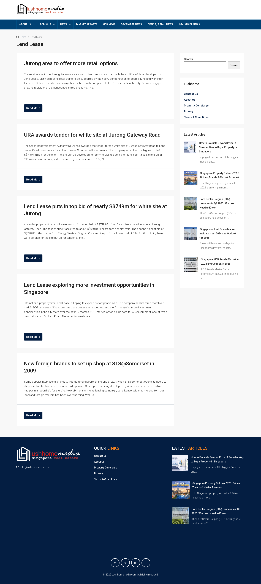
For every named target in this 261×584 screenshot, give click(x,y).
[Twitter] (125, 562)
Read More (33, 108)
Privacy (188, 111)
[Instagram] (135, 562)
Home (23, 37)
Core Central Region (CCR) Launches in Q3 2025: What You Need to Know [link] (217, 203)
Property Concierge (196, 105)
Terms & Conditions (196, 117)
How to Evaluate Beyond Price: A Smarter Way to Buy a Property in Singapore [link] (218, 147)
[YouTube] (146, 562)
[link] (190, 147)
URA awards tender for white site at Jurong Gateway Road (92, 135)
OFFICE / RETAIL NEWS (160, 24)
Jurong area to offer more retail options (71, 63)
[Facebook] (115, 562)
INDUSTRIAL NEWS (189, 24)
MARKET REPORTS (86, 24)
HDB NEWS (109, 24)
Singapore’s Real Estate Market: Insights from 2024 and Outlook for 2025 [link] (218, 233)
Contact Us (191, 93)
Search (188, 59)
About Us (189, 99)
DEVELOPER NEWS (131, 24)
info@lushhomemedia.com (35, 467)
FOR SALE (45, 24)
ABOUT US (25, 24)
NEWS (63, 24)
